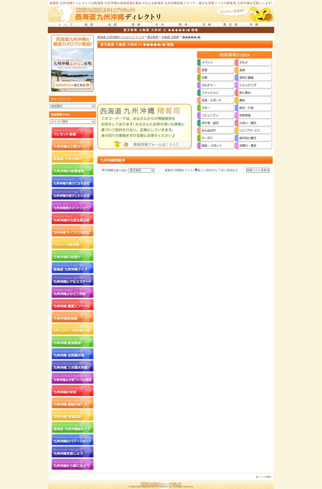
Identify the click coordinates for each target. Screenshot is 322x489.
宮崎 (208, 24)
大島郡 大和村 (170, 37)
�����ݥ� (191, 37)
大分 (161, 24)
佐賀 (114, 24)
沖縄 (255, 24)
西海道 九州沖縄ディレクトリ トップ (120, 37)
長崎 (137, 24)
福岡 (90, 24)
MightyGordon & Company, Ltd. (157, 486)
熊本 (184, 24)
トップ (66, 24)
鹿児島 (231, 24)
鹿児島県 (152, 37)
